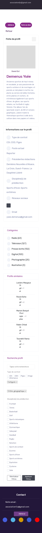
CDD (16, 376)
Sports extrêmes (15, 459)
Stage (30, 376)
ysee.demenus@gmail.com (19, 217)
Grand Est (16, 71)
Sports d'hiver (14, 455)
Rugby (11, 439)
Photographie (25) (20, 259)
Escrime (12, 451)
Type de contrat (13, 372)
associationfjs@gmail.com (20, 3)
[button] (21, 514)
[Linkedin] (29, 520)
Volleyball (12, 431)
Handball (12, 435)
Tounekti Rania (22, 339)
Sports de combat (16, 447)
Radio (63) (17, 238)
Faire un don (26, 25)
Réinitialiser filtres (14, 478)
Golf (11, 416)
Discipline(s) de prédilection (18, 399)
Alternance (13, 378)
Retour (9, 31)
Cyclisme (12, 466)
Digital (20, 288)
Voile (11, 470)
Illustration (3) (18, 265)
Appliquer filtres (28, 478)
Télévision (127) (19, 243)
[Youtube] (37, 520)
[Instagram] (21, 520)
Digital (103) (17, 254)
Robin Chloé (21, 325)
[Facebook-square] (5, 520)
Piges (23, 376)
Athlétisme (13, 423)
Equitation (13, 462)
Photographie (21, 316)
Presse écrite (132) (21, 249)
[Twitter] (13, 520)
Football (12, 404)
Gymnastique (14, 427)
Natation (12, 443)
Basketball (13, 412)
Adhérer (10, 25)
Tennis (11, 408)
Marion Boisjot (22, 311)
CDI (10, 376)
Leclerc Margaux (23, 283)
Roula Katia (21, 297)
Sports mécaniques (16, 419)
